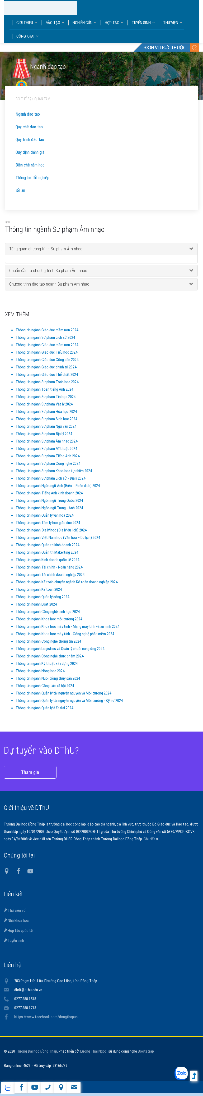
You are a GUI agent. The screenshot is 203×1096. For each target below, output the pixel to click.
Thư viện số (17, 915)
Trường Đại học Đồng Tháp (36, 1056)
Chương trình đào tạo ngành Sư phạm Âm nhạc (49, 289)
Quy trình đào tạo (30, 144)
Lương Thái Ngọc (93, 1056)
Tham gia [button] (30, 777)
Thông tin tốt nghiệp (32, 182)
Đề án (20, 195)
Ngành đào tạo (28, 119)
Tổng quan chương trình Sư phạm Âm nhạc (45, 253)
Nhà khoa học (18, 925)
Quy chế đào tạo (29, 131)
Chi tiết (150, 844)
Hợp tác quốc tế (20, 935)
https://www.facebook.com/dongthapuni (46, 1022)
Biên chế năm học (30, 170)
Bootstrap (146, 1056)
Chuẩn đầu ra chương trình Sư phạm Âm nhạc (48, 275)
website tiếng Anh (7, 1088)
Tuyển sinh (16, 945)
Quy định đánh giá (30, 157)
